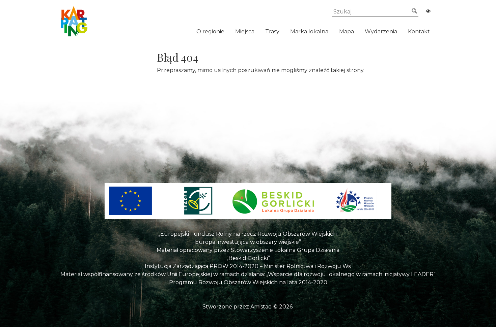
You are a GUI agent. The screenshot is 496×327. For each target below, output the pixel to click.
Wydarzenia (381, 31)
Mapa (346, 31)
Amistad (261, 306)
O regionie (210, 31)
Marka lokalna (309, 31)
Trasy (272, 31)
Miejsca (244, 31)
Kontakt (419, 31)
